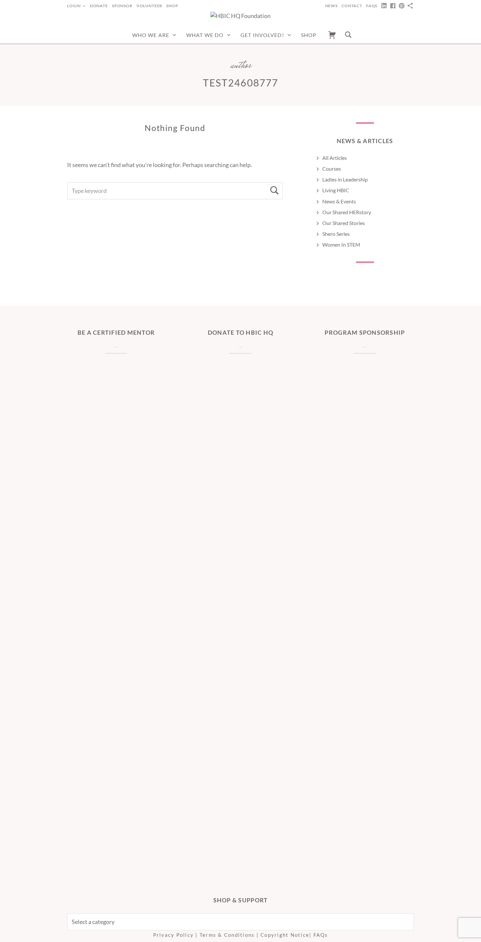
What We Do (204, 35)
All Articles (334, 158)
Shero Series (336, 234)
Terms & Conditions (227, 935)
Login (74, 5)
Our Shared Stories (343, 223)
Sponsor (122, 5)
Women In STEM (341, 244)
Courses (331, 168)
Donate (99, 5)
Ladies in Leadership (345, 179)
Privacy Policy (173, 935)
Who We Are (150, 35)
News (331, 5)
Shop (172, 5)
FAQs (371, 5)
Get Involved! (262, 35)
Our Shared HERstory (346, 212)
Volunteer (149, 5)
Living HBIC (335, 190)
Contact (352, 5)
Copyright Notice (284, 935)
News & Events (339, 201)
